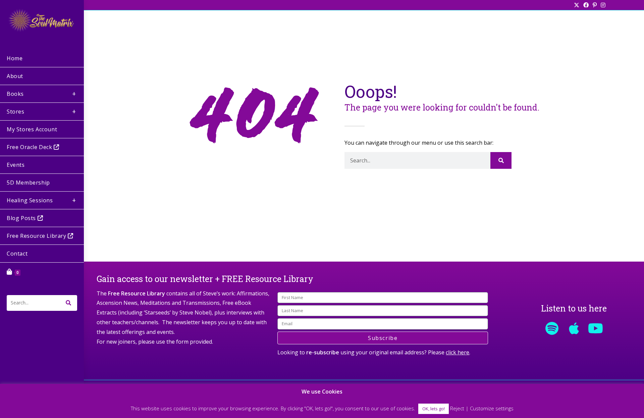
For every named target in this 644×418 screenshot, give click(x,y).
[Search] (501, 160)
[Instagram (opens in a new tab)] (602, 5)
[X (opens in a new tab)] (576, 5)
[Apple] (574, 328)
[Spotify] (552, 328)
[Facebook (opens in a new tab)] (586, 5)
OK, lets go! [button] (433, 409)
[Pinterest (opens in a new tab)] (595, 5)
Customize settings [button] (492, 408)
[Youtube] (595, 328)
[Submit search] (68, 303)
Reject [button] (457, 408)
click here (457, 352)
